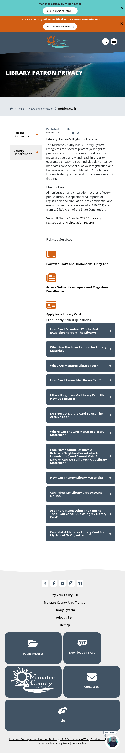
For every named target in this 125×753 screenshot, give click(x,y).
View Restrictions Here (58, 26)
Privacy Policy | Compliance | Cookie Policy (62, 743)
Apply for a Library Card (63, 314)
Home (21, 108)
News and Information (41, 108)
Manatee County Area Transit (64, 602)
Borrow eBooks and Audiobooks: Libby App (77, 264)
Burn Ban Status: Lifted (58, 10)
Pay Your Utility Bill (64, 595)
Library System (64, 610)
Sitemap (64, 625)
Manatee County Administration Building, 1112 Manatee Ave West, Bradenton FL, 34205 (62, 739)
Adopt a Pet (64, 617)
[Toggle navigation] (114, 41)
